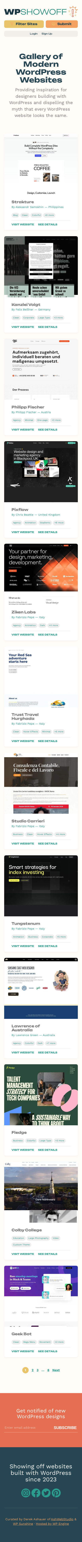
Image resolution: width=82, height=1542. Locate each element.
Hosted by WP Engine (52, 1524)
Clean (25, 215)
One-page (42, 420)
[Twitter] (47, 1496)
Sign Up (47, 33)
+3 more (58, 317)
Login (34, 33)
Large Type (44, 317)
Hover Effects (30, 731)
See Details (47, 224)
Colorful (36, 215)
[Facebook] (36, 1496)
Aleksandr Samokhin (30, 207)
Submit (64, 24)
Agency (17, 420)
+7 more (51, 1043)
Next (56, 1370)
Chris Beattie (24, 514)
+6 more (59, 522)
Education (18, 1238)
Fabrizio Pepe (25, 617)
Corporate (28, 317)
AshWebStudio (62, 1519)
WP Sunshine (23, 1524)
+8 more (49, 215)
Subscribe (65, 1427)
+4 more (53, 625)
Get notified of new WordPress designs (41, 1413)
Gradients (45, 522)
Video (56, 1238)
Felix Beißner (24, 309)
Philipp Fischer (26, 412)
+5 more (59, 731)
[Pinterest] (56, 1496)
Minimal (29, 420)
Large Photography (38, 1238)
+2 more (56, 420)
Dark (42, 625)
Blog (15, 215)
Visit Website (23, 224)
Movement (45, 1342)
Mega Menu (29, 1342)
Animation (30, 522)
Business (18, 834)
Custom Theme (21, 1244)
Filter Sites (26, 24)
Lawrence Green (27, 1035)
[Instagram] (26, 1496)
